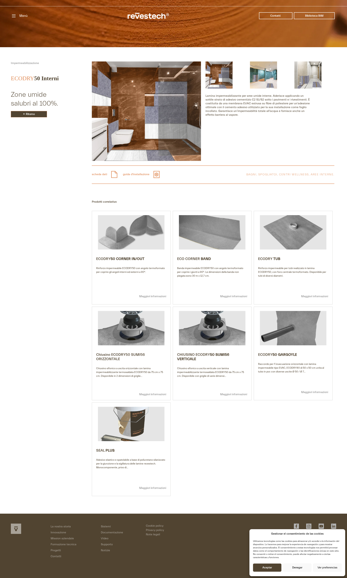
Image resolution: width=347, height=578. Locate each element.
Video (104, 538)
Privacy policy (155, 530)
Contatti (275, 15)
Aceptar (267, 567)
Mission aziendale (62, 538)
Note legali (153, 534)
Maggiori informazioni (152, 296)
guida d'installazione (136, 174)
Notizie (105, 550)
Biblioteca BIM (314, 15)
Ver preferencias (327, 567)
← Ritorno (29, 114)
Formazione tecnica (63, 544)
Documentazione (112, 532)
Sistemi (106, 526)
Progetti (56, 550)
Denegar (297, 567)
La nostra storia (61, 526)
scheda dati (100, 174)
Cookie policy (154, 525)
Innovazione (58, 532)
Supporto (107, 544)
